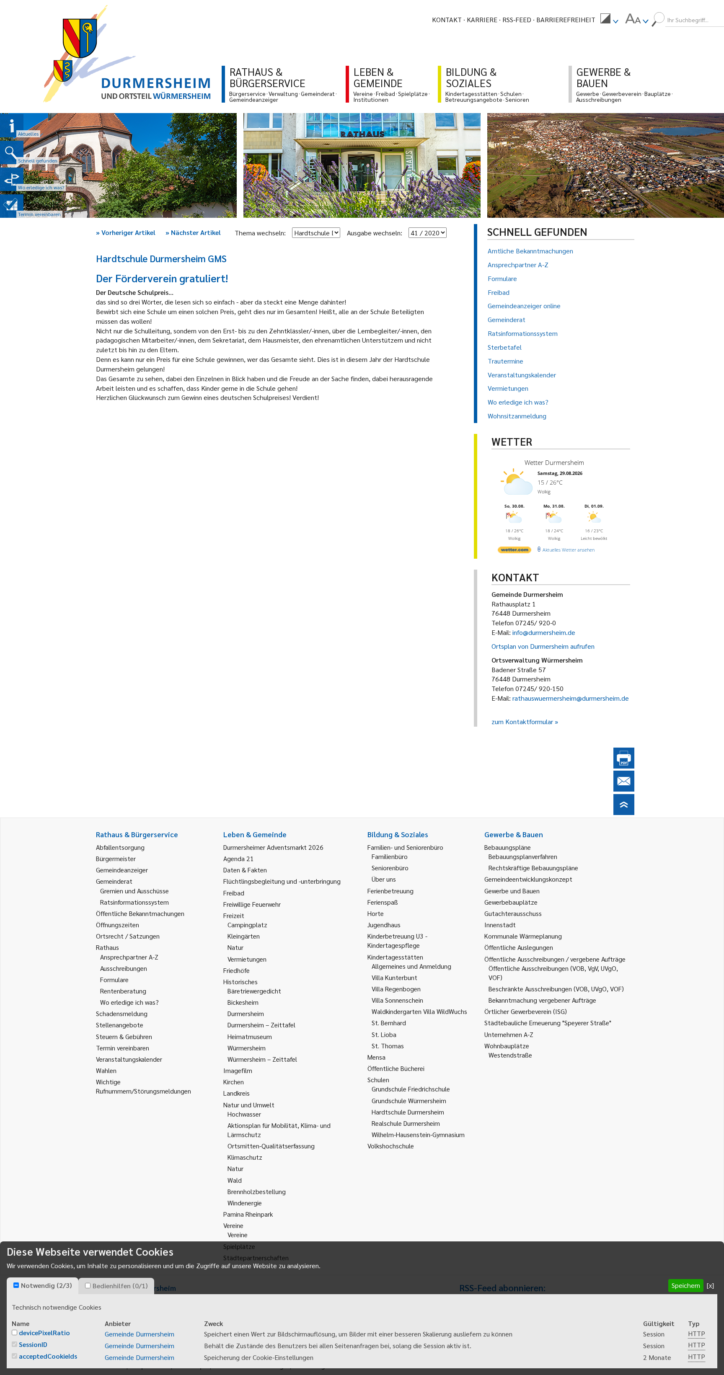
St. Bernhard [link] (389, 1022)
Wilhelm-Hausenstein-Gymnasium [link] (418, 1134)
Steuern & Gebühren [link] (124, 1036)
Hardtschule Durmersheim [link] (408, 1111)
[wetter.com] (514, 551)
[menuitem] (609, 19)
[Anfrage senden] (623, 788)
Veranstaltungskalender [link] (129, 1059)
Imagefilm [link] (237, 1070)
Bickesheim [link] (243, 1002)
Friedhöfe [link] (236, 970)
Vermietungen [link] (247, 959)
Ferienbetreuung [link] (390, 890)
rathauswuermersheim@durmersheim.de (570, 698)
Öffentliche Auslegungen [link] (518, 947)
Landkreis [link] (236, 1093)
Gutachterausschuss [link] (513, 913)
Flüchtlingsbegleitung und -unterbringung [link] (282, 881)
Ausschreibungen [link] (123, 968)
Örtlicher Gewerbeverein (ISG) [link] (525, 1011)
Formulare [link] (114, 979)
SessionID (33, 1344)
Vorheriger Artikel (125, 232)
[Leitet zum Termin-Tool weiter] (11, 206)
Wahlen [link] (106, 1070)
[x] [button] (710, 1285)
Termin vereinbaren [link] (122, 1047)
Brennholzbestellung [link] (257, 1191)
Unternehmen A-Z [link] (508, 1034)
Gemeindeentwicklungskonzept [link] (528, 879)
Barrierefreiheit (565, 19)
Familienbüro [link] (390, 856)
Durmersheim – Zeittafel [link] (261, 1024)
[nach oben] (623, 812)
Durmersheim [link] (246, 1013)
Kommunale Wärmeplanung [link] (523, 935)
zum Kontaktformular (522, 721)
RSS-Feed (516, 19)
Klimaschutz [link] (245, 1157)
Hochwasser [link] (244, 1113)
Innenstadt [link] (500, 924)
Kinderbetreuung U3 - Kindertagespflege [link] (397, 940)
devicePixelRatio (44, 1332)
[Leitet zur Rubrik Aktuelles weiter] (11, 125)
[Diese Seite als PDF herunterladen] (623, 765)
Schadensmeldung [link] (121, 1013)
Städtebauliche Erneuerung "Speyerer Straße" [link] (547, 1022)
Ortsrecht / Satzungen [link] (128, 935)
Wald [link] (235, 1180)
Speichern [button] (686, 1285)
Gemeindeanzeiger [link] (122, 869)
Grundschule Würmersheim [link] (409, 1100)
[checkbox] (16, 1285)
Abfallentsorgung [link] (120, 847)
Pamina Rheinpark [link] (248, 1214)
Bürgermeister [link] (116, 858)
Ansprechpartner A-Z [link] (129, 956)
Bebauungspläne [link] (507, 847)
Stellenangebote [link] (119, 1024)
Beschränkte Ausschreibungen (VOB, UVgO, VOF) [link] (556, 988)
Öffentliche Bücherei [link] (395, 1068)
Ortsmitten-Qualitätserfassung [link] (271, 1145)
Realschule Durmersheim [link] (406, 1123)
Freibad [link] (233, 892)
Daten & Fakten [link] (245, 869)
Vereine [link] (238, 1234)
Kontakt (447, 19)
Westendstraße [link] (510, 1054)
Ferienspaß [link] (382, 902)
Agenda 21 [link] (238, 858)
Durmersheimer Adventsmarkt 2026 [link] (273, 847)
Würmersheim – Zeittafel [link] (262, 1059)
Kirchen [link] (233, 1081)
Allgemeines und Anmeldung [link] (411, 966)
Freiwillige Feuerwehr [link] (252, 904)
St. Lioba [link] (384, 1034)
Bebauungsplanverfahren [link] (523, 856)
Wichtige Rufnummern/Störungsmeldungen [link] (143, 1086)
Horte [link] (375, 913)
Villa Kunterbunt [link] (394, 977)
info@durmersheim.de (543, 632)
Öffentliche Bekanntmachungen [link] (140, 913)
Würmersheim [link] (247, 1047)
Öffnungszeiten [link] (117, 924)
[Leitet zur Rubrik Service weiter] (11, 179)
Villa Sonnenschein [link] (397, 1000)
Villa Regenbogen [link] (396, 988)
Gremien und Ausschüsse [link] (134, 890)
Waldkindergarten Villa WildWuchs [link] (419, 1011)
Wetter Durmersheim (554, 462)
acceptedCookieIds (48, 1356)
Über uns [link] (384, 879)
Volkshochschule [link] (390, 1145)
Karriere (482, 19)
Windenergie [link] (245, 1202)
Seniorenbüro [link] (390, 867)
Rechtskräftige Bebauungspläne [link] (533, 867)
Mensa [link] (376, 1057)
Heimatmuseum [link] (250, 1036)
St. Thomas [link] (388, 1045)
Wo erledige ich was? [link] (129, 1002)
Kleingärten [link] (244, 935)
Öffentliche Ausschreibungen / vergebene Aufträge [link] (555, 959)
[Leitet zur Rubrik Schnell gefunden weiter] (11, 152)
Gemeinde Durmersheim (139, 1333)
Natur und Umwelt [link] (248, 1104)
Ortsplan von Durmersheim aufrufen (543, 646)
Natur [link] (235, 947)
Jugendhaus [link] (384, 924)
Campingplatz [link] (247, 924)
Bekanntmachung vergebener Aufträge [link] (542, 1000)
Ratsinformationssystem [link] (134, 902)
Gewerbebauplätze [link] (511, 902)
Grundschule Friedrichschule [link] (411, 1088)
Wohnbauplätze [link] (506, 1045)
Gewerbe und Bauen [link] (512, 890)
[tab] (42, 1285)
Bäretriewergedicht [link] (254, 990)
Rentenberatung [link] (123, 990)
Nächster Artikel (193, 232)
